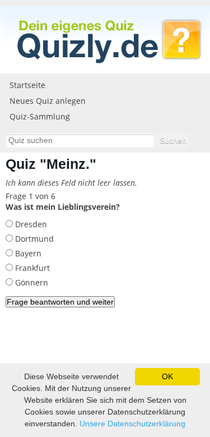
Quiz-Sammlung (40, 116)
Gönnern (30, 282)
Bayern (27, 253)
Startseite (27, 85)
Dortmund (33, 238)
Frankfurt (31, 268)
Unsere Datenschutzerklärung (132, 423)
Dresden (30, 224)
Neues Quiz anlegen (48, 100)
